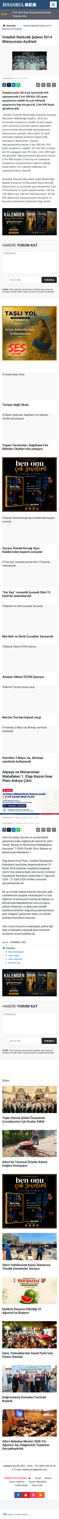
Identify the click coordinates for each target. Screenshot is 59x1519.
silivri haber (13, 955)
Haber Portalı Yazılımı (17, 1514)
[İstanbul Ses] (19, 4)
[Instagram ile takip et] (33, 1495)
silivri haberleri (15, 959)
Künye (38, 1478)
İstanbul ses (14, 962)
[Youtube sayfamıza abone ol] (25, 1495)
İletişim (48, 1478)
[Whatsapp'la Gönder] (18, 85)
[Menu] (53, 5)
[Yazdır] (38, 85)
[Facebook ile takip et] (18, 1495)
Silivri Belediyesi (16, 952)
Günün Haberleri (17, 1481)
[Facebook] (4, 85)
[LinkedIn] (14, 85)
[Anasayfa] (29, 1478)
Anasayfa (11, 25)
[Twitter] (9, 85)
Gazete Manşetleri (38, 1481)
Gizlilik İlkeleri (21, 1485)
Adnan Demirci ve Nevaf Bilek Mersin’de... (34, 14)
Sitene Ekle (37, 1485)
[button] (43, 85)
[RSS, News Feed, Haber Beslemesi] (41, 1495)
